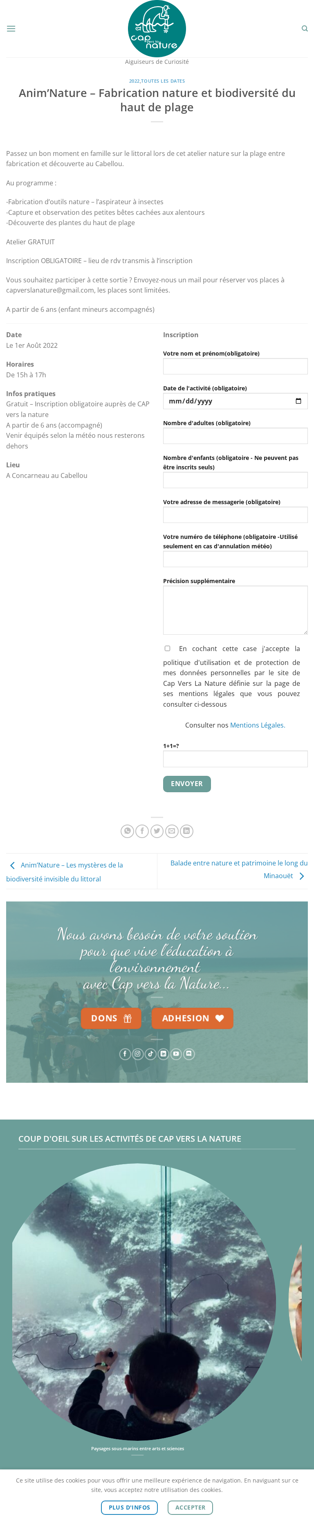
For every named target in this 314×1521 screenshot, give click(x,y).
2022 (134, 81)
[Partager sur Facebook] (142, 831)
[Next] (285, 1307)
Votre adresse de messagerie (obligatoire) (221, 502)
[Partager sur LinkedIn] (186, 831)
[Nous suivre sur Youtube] (176, 1054)
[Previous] (28, 1307)
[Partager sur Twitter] (157, 831)
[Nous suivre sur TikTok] (150, 1054)
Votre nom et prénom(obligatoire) (211, 353)
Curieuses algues (166, 1448)
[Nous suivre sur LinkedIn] (163, 1054)
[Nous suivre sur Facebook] (125, 1054)
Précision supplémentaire (199, 581)
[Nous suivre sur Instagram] (138, 1054)
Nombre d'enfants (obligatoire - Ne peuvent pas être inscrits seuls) (230, 462)
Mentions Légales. (257, 725)
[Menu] (11, 28)
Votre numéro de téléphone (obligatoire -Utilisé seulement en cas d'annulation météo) (230, 541)
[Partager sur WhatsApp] (127, 831)
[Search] (305, 28)
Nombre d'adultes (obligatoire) (207, 423)
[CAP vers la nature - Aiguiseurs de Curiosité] (157, 28)
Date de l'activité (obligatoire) (205, 388)
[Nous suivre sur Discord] (189, 1054)
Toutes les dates (163, 81)
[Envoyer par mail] (172, 831)
